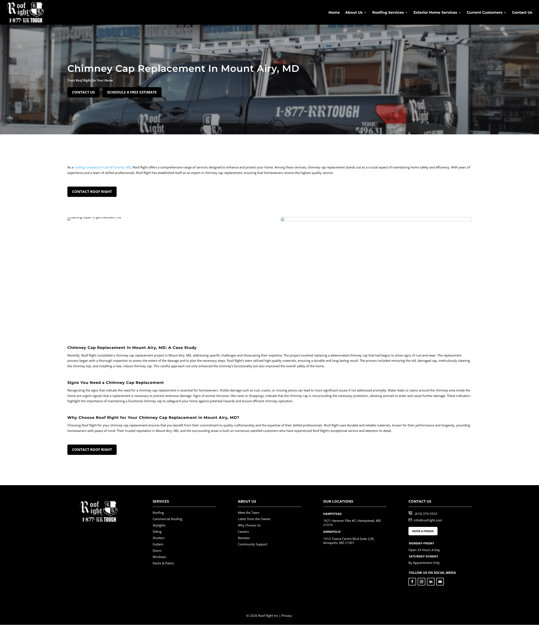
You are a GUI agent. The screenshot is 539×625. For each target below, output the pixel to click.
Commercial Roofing (167, 519)
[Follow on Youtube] (440, 581)
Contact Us (522, 13)
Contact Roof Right (92, 191)
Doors (157, 550)
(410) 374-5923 (426, 513)
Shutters (159, 538)
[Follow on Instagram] (421, 581)
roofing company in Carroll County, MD (102, 167)
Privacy (287, 615)
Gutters (158, 544)
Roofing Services (388, 13)
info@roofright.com (428, 520)
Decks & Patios (163, 563)
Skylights (159, 525)
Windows (159, 557)
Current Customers (484, 13)
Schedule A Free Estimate (132, 92)
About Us (354, 13)
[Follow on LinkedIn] (431, 581)
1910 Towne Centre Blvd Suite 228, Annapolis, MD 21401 (348, 541)
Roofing (158, 512)
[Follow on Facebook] (412, 581)
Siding (157, 531)
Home (334, 13)
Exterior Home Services (435, 13)
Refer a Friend (423, 531)
